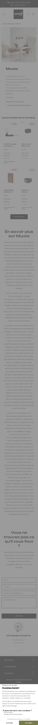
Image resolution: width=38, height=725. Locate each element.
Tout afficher (19, 217)
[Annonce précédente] (4, 3)
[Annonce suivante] (34, 3)
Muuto (18, 24)
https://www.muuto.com (15, 101)
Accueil (4, 24)
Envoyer (19, 616)
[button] (4, 14)
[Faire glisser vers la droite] (21, 650)
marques (11, 24)
